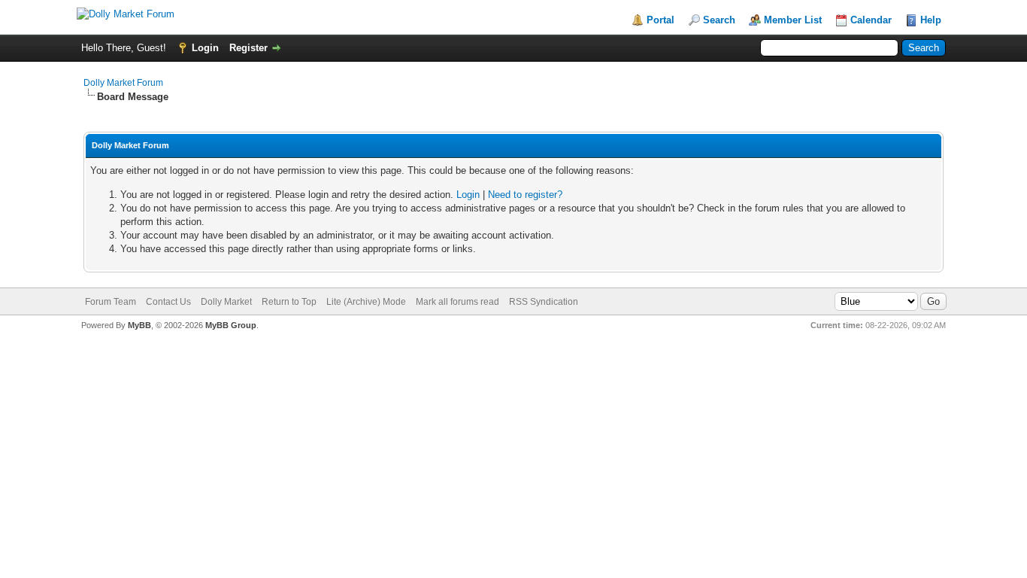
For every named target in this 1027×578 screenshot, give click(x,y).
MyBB (139, 325)
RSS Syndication (543, 302)
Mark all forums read (457, 302)
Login (205, 47)
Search (719, 20)
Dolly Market (226, 302)
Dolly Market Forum (123, 83)
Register (248, 47)
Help (930, 20)
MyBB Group (230, 325)
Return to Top (289, 302)
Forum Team (110, 302)
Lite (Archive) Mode (366, 302)
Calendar (871, 20)
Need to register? (525, 194)
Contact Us (168, 302)
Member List (793, 20)
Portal (660, 20)
